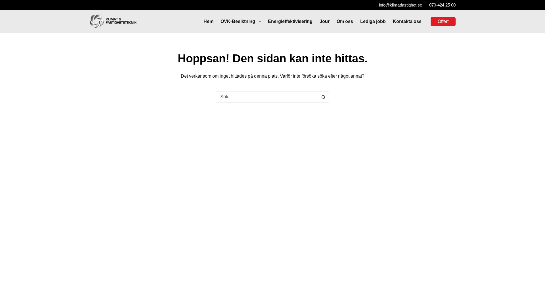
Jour (325, 21)
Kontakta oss (407, 21)
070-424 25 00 (442, 5)
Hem (208, 21)
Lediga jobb (373, 21)
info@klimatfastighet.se (400, 5)
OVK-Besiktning (238, 21)
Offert (443, 21)
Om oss (345, 21)
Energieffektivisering (290, 21)
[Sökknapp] (323, 97)
